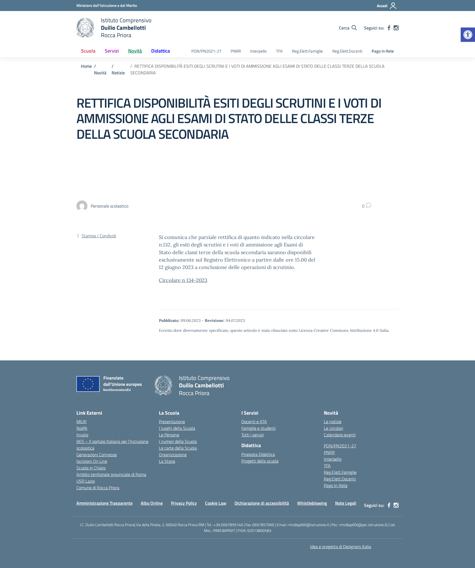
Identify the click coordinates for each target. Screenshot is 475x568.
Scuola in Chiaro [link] (91, 467)
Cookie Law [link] (215, 503)
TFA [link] (279, 51)
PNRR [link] (236, 51)
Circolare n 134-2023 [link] (183, 280)
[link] (468, 35)
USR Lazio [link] (85, 481)
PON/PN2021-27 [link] (206, 51)
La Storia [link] (167, 461)
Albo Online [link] (152, 503)
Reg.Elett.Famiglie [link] (307, 51)
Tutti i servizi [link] (252, 434)
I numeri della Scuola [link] (178, 441)
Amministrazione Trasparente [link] (104, 503)
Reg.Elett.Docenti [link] (347, 51)
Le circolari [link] (333, 428)
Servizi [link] (112, 51)
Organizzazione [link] (173, 454)
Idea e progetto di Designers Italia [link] (340, 546)
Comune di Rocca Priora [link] (97, 487)
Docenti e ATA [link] (254, 421)
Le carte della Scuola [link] (178, 448)
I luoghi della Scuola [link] (177, 428)
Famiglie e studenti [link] (258, 428)
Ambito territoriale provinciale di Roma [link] (111, 474)
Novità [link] (135, 51)
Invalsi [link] (82, 434)
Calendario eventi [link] (340, 434)
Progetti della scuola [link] (259, 461)
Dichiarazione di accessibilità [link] (261, 503)
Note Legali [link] (345, 503)
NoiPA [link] (81, 428)
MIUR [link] (81, 421)
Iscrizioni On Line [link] (91, 461)
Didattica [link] (160, 51)
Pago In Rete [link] (383, 51)
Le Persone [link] (169, 434)
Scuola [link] (88, 51)
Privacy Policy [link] (184, 503)
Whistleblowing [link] (312, 503)
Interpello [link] (258, 51)
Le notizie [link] (332, 421)
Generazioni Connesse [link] (96, 454)
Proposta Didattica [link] (258, 454)
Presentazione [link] (172, 421)
